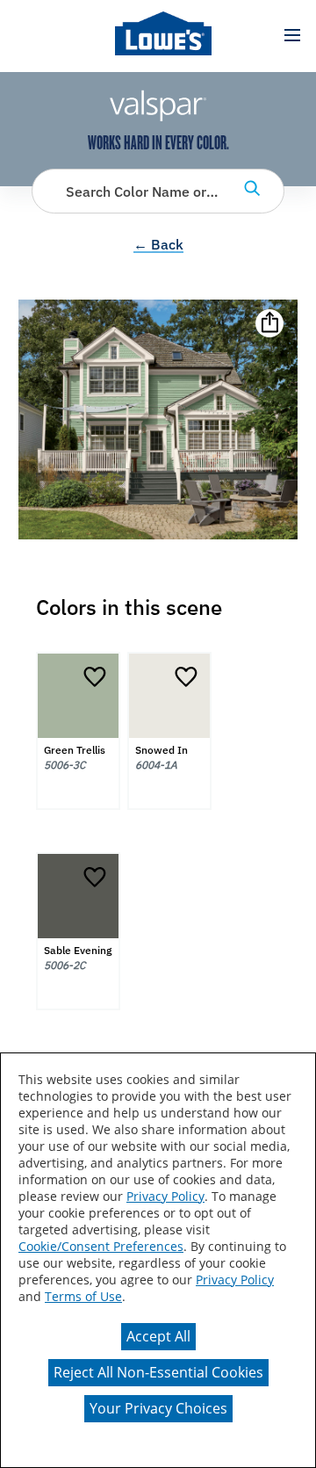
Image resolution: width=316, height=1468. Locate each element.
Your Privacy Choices (158, 1408)
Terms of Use (83, 1296)
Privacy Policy (165, 1196)
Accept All (158, 1336)
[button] (292, 35)
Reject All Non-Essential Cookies (158, 1372)
